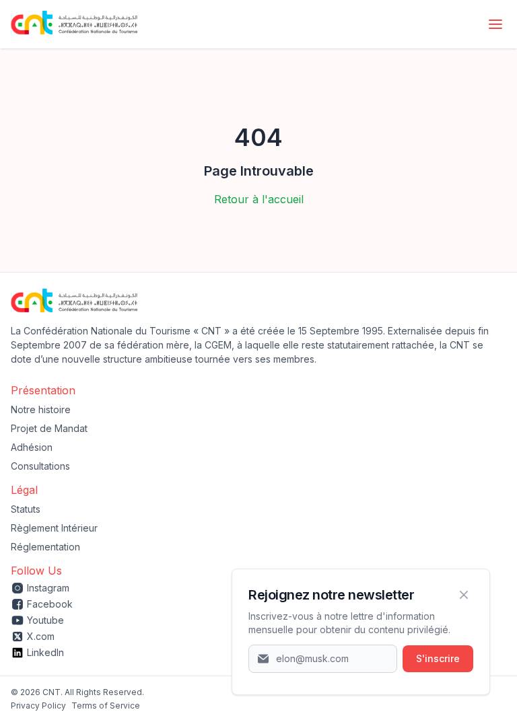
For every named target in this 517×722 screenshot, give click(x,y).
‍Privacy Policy (38, 705)
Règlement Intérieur (54, 528)
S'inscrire (438, 658)
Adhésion (32, 447)
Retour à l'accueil (259, 199)
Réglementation (45, 546)
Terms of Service (105, 705)
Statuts (25, 509)
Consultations (40, 466)
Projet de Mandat (49, 428)
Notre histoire (41, 409)
